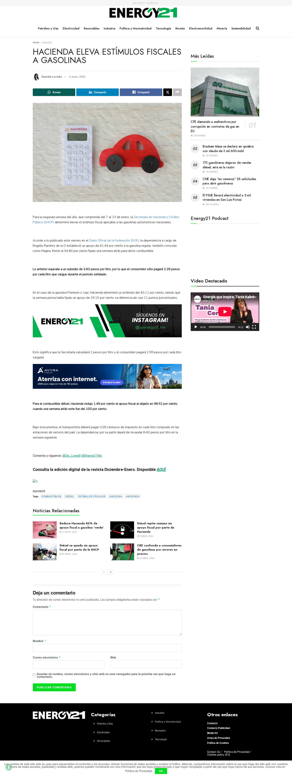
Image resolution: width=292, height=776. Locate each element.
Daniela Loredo (52, 77)
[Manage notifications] (9, 767)
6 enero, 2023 (77, 77)
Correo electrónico (47, 657)
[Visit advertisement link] (107, 321)
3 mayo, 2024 (146, 535)
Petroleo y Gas (105, 723)
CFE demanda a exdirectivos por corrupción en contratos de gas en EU (215, 126)
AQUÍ (161, 469)
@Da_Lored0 (72, 456)
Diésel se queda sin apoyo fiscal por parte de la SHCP (79, 547)
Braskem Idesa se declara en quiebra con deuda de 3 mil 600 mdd (228, 148)
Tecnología (163, 28)
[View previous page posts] (104, 572)
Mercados (160, 730)
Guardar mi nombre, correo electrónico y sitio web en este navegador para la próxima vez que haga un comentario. (106, 675)
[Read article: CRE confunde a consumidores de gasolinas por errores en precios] (122, 552)
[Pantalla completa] (254, 327)
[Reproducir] (196, 327)
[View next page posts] (111, 572)
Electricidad (71, 28)
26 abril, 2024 (69, 553)
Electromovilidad (200, 28)
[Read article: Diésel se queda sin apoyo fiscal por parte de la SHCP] (45, 552)
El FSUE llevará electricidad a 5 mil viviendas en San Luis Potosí (227, 197)
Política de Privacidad (236, 752)
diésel (69, 496)
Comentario (42, 606)
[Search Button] (257, 28)
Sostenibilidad (241, 28)
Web (113, 657)
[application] (225, 311)
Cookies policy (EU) (218, 754)
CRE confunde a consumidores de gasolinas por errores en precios (159, 549)
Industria (109, 28)
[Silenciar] (248, 327)
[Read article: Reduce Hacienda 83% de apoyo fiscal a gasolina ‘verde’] (45, 529)
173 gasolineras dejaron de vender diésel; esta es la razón (227, 164)
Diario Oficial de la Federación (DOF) (113, 240)
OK (161, 771)
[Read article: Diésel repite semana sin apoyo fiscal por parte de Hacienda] (122, 529)
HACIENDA (132, 496)
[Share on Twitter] (167, 92)
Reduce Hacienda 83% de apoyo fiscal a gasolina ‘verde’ (82, 525)
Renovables (91, 28)
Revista (180, 28)
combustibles (51, 496)
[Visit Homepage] (143, 13)
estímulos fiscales (92, 496)
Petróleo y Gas (48, 28)
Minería (222, 28)
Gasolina (115, 496)
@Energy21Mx (92, 456)
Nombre (39, 641)
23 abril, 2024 (147, 558)
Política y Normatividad (136, 28)
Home (36, 42)
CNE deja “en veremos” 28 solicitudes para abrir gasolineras (229, 181)
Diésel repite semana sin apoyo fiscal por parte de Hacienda (155, 527)
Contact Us (213, 752)
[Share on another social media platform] (177, 92)
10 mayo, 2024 (69, 531)
